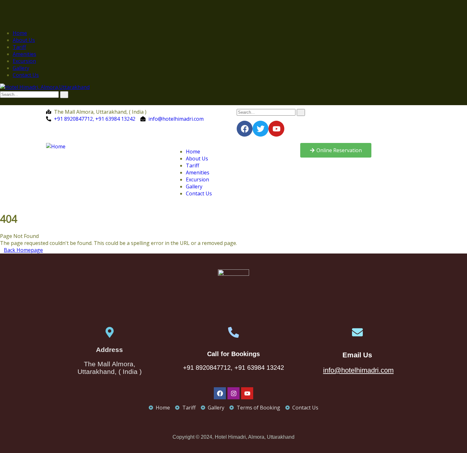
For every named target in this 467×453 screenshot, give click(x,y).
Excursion (24, 60)
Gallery (21, 67)
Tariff (19, 47)
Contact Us (26, 74)
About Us (24, 40)
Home (20, 33)
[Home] (55, 146)
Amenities (24, 54)
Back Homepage (23, 250)
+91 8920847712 (207, 367)
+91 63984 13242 (259, 367)
